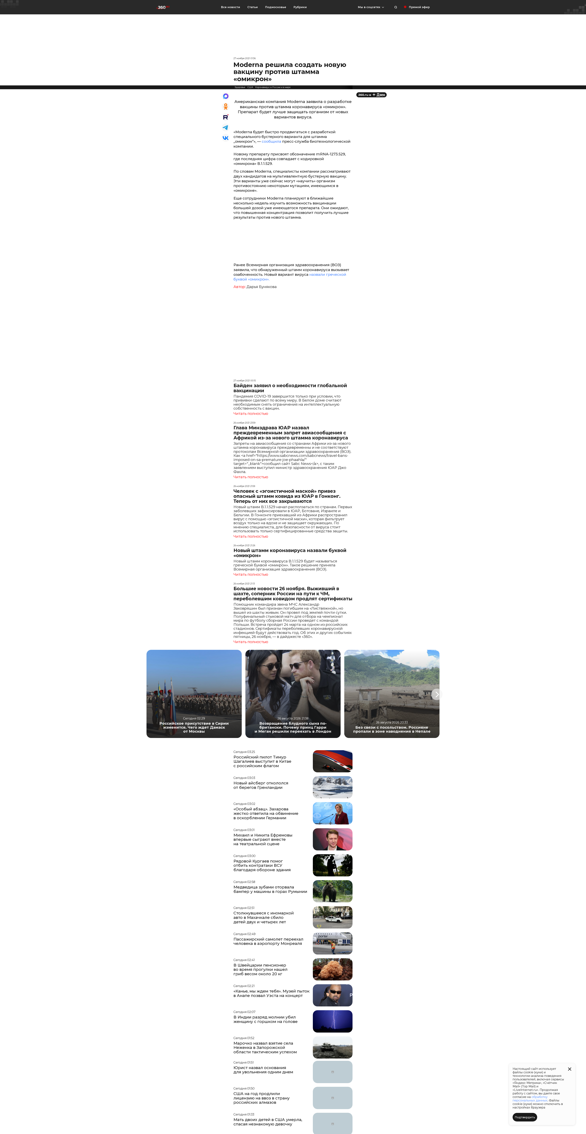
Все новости (230, 7)
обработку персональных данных (530, 1098)
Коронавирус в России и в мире (273, 87)
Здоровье (240, 87)
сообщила (271, 141)
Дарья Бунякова (261, 287)
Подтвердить (525, 1117)
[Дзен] (371, 94)
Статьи (252, 7)
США (250, 87)
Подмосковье (275, 7)
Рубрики (300, 7)
